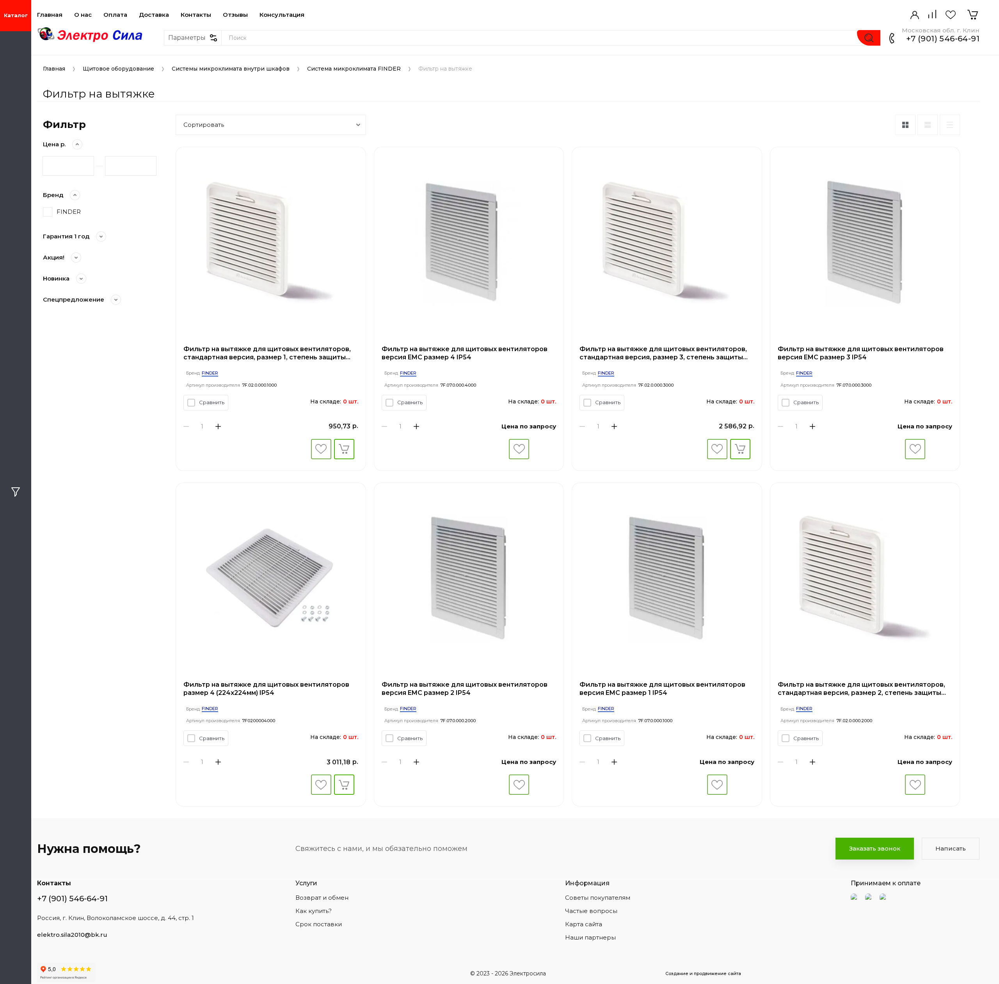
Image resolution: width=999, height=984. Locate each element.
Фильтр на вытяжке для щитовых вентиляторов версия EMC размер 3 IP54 (861, 353)
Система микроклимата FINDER (354, 68)
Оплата (115, 14)
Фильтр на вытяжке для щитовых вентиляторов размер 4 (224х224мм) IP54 (266, 688)
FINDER (69, 211)
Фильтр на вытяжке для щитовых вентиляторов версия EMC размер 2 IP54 (464, 688)
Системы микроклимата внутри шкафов (231, 68)
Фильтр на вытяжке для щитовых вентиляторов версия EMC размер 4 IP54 (464, 353)
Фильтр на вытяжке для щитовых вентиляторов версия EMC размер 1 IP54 (662, 688)
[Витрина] (905, 125)
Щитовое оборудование (118, 68)
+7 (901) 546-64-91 (942, 38)
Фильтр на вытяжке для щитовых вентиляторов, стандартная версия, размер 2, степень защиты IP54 (861, 689)
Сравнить (211, 402)
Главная (49, 14)
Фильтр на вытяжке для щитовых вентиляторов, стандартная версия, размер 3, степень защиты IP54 (663, 353)
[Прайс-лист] (950, 125)
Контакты (196, 14)
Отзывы (235, 14)
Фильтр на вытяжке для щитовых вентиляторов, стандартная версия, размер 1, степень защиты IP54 (267, 353)
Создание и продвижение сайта (703, 973)
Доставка (154, 14)
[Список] (927, 125)
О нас (83, 14)
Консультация (282, 14)
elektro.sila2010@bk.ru (72, 934)
